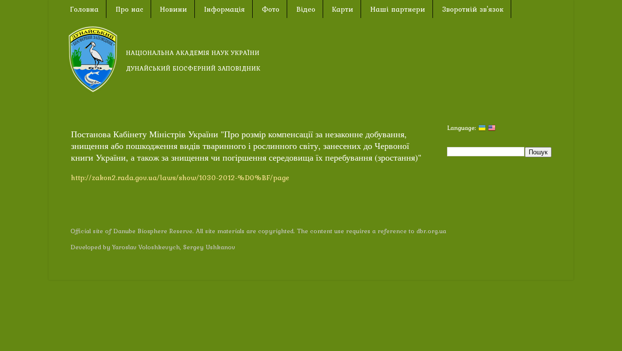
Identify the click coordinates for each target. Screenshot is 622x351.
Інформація (224, 9)
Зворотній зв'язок (472, 9)
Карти (342, 9)
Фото (270, 9)
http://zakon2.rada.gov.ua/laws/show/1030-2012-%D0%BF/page (180, 177)
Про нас (129, 9)
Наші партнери (397, 9)
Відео (305, 9)
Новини (173, 9)
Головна (84, 9)
